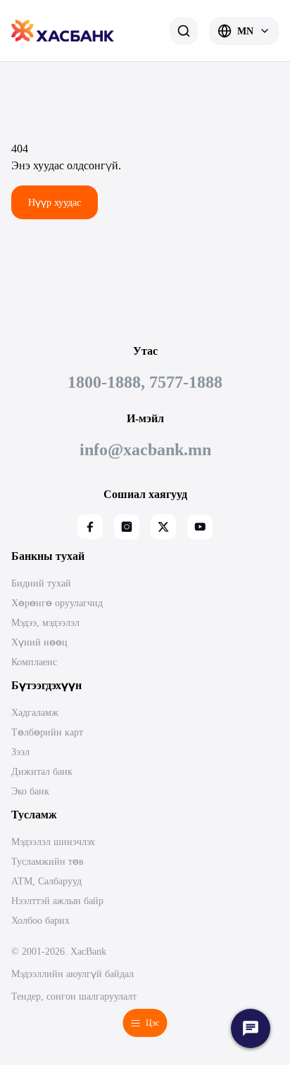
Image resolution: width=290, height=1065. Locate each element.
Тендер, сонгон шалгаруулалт (74, 996)
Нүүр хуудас (54, 202)
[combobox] (244, 31)
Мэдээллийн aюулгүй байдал (72, 973)
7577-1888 (185, 382)
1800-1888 (104, 382)
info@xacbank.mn (145, 449)
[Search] (184, 31)
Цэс (152, 1022)
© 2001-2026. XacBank (58, 951)
